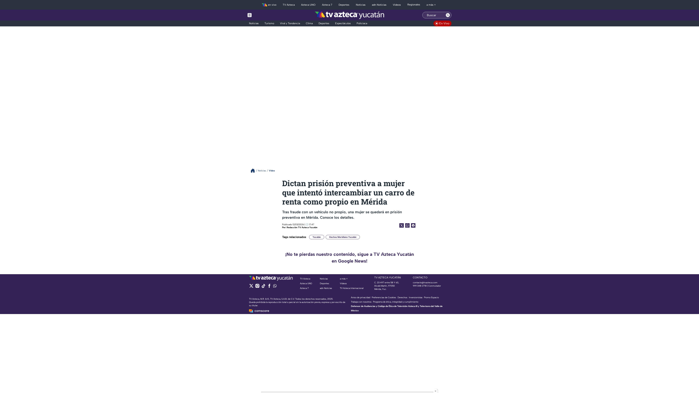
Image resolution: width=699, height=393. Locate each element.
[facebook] (269, 287)
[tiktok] (263, 287)
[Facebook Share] (413, 225)
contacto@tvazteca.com (425, 282)
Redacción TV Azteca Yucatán (302, 227)
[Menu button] (262, 15)
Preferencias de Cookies (384, 297)
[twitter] (251, 287)
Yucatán (317, 237)
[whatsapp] (275, 286)
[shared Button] (407, 225)
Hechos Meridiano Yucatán (342, 237)
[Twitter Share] (401, 225)
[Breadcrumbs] (254, 170)
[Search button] (448, 15)
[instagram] (257, 287)
